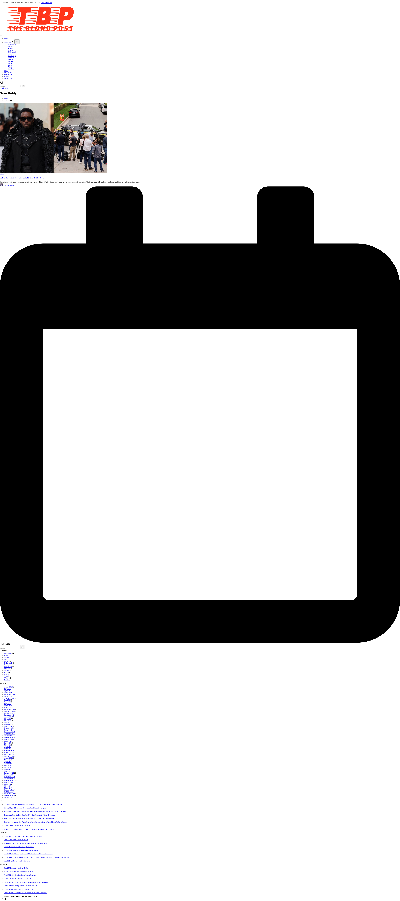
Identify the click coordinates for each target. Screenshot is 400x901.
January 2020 (8, 792)
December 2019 (9, 793)
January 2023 (8, 752)
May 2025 (7, 704)
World (2, 174)
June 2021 (7, 765)
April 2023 (7, 747)
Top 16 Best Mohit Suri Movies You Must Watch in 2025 (23, 836)
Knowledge (8, 667)
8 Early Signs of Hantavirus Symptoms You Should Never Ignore (25, 808)
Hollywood (8, 663)
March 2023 (8, 749)
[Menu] (1, 35)
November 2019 (9, 795)
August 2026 (8, 687)
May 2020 (7, 786)
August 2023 (8, 739)
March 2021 (8, 771)
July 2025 (7, 700)
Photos (6, 672)
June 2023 (7, 743)
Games (6, 657)
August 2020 (8, 782)
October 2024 (8, 713)
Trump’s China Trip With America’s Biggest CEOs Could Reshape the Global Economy (33, 804)
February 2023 (9, 750)
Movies (6, 670)
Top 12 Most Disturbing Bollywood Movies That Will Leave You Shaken (28, 854)
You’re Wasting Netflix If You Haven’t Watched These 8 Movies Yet (26, 882)
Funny (6, 655)
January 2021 (8, 775)
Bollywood (8, 654)
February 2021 (9, 773)
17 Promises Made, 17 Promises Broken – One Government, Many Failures (29, 829)
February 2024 (9, 728)
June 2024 (7, 720)
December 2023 (9, 732)
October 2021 (8, 764)
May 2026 (7, 689)
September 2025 (9, 698)
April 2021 (7, 769)
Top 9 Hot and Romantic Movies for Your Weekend (21, 850)
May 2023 (7, 745)
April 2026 (7, 691)
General (6, 659)
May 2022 (7, 760)
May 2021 (7, 767)
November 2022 (9, 756)
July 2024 (7, 719)
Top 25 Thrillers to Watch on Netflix (16, 840)
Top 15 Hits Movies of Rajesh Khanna (17, 861)
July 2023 (7, 741)
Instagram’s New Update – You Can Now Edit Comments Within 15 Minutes (29, 815)
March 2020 (8, 788)
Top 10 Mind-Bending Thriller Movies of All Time (21, 886)
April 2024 (7, 724)
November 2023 (9, 734)
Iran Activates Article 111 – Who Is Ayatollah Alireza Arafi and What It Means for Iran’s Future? (35, 822)
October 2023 (8, 735)
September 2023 (9, 737)
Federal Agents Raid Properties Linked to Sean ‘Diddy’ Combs (22, 178)
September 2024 (9, 715)
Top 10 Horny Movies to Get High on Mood (19, 847)
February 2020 (9, 790)
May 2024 (7, 722)
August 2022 (8, 758)
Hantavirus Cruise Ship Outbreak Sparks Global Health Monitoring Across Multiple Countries (35, 811)
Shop (6, 676)
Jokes (6, 665)
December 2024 (9, 709)
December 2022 (9, 754)
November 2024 (9, 711)
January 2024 (8, 730)
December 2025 (9, 694)
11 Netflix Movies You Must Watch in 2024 (18, 871)
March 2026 (8, 692)
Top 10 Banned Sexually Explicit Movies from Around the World (25, 893)
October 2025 (8, 696)
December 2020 (9, 777)
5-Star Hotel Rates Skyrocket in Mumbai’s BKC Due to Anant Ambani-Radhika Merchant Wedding (37, 857)
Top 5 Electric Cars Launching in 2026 (17, 825)
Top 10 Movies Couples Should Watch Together (20, 875)
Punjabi (6, 674)
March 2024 (8, 726)
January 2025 (8, 707)
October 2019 (8, 797)
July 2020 (7, 784)
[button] (20, 86)
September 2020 (9, 780)
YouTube (7, 680)
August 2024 (8, 717)
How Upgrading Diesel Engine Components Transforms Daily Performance (29, 818)
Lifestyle (7, 669)
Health (6, 661)
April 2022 (7, 762)
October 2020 (8, 778)
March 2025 (8, 706)
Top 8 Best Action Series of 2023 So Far (17, 878)
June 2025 (7, 702)
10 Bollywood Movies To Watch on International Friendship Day (25, 843)
